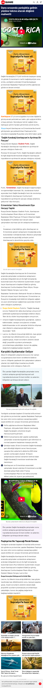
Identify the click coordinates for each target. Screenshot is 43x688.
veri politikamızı (30, 684)
